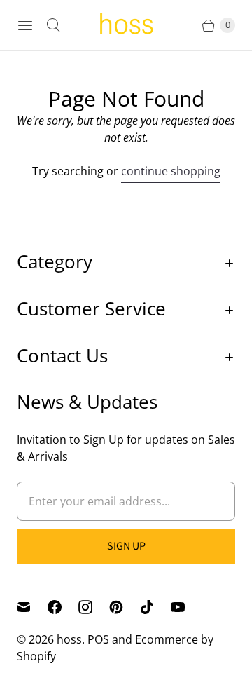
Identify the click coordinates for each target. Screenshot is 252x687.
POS (98, 639)
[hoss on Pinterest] (124, 607)
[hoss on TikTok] (155, 607)
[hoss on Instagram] (93, 607)
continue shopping (170, 171)
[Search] (53, 25)
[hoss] (126, 25)
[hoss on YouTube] (186, 607)
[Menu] (25, 25)
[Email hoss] (32, 607)
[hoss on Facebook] (63, 607)
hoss (69, 639)
